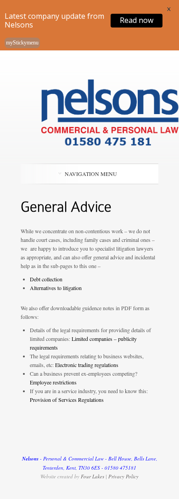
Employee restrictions (53, 382)
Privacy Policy (123, 476)
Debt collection (46, 279)
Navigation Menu (91, 173)
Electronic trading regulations (86, 364)
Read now (136, 20)
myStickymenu (22, 42)
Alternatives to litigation (56, 287)
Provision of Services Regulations (67, 399)
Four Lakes (92, 476)
